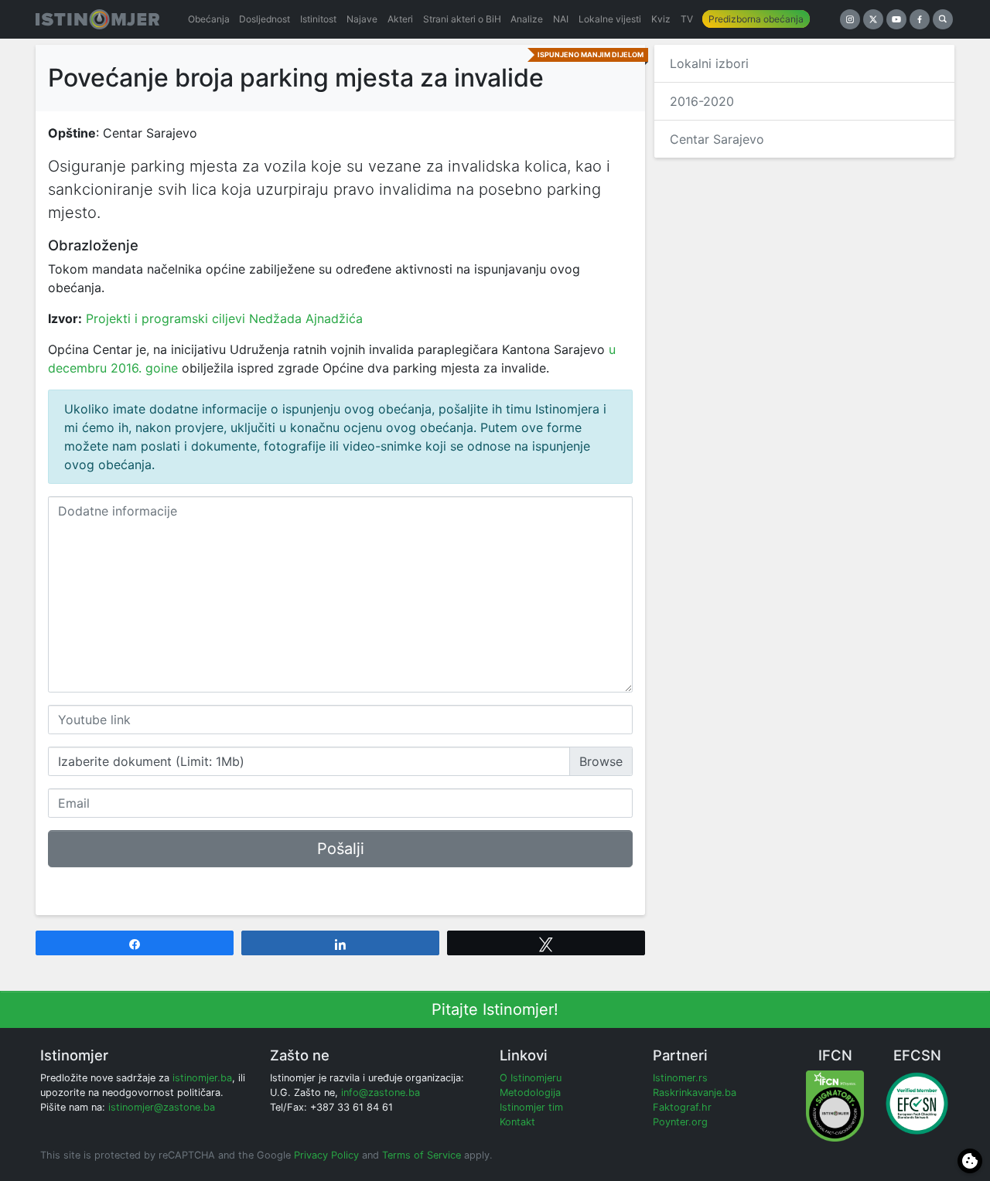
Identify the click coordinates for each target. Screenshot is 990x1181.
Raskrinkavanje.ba (694, 1092)
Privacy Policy (326, 1155)
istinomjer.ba (202, 1078)
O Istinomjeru (531, 1078)
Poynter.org (680, 1122)
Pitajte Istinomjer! (495, 1009)
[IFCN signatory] (835, 1105)
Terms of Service (421, 1155)
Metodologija (530, 1092)
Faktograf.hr (682, 1107)
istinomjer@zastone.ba (161, 1107)
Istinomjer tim (531, 1107)
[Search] (943, 19)
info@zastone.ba (380, 1092)
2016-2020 (702, 101)
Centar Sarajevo (717, 139)
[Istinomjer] (97, 19)
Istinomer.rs (680, 1078)
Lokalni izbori (709, 63)
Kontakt (517, 1122)
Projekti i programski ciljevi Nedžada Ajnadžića (224, 318)
